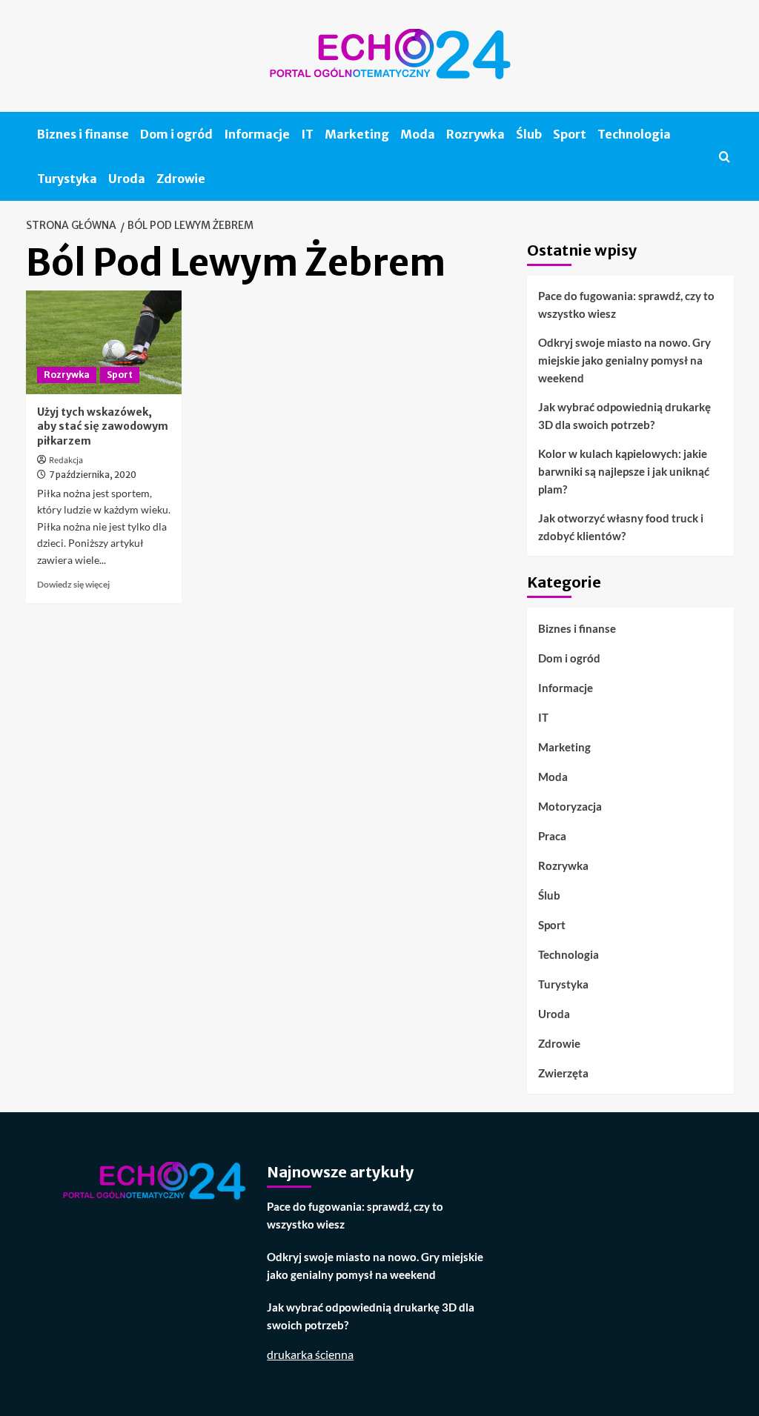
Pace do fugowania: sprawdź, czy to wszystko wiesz (626, 304)
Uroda (126, 178)
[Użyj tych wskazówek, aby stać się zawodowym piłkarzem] (104, 342)
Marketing (357, 134)
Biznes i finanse (83, 134)
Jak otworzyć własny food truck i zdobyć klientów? (620, 526)
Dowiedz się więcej (73, 584)
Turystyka (67, 178)
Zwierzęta (563, 1073)
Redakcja (66, 460)
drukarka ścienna (310, 1354)
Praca (552, 835)
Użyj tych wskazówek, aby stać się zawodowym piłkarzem (102, 426)
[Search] (724, 157)
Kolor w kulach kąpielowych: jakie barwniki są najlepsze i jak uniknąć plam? (623, 471)
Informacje (257, 134)
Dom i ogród (176, 134)
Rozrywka (475, 134)
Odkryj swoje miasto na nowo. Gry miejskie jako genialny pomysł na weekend (624, 360)
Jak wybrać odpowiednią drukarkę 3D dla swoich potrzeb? (624, 415)
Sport (569, 134)
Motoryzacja (570, 806)
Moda (417, 134)
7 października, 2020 (92, 474)
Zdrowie (180, 178)
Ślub (529, 134)
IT (307, 134)
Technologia (634, 134)
